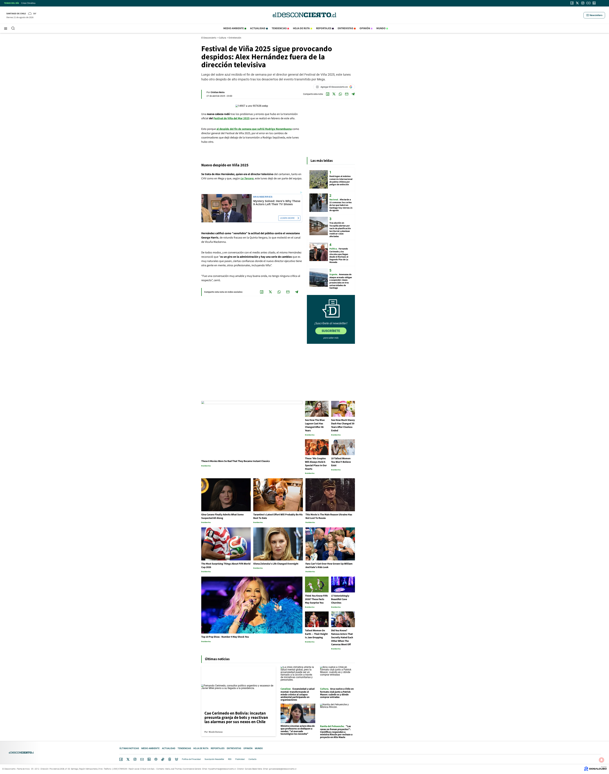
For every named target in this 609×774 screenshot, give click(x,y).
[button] (594, 15)
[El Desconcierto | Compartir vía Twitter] (334, 94)
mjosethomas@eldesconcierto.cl (222, 769)
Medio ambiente (233, 28)
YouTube (142, 759)
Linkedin (149, 759)
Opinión (365, 28)
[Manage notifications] (601, 759)
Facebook (121, 759)
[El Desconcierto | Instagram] (582, 3)
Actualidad (257, 28)
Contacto (252, 759)
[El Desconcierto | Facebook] (571, 3)
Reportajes (323, 28)
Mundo (381, 28)
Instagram (135, 759)
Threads (169, 759)
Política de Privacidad (191, 759)
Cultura (223, 37)
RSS (229, 759)
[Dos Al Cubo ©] (595, 770)
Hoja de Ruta (301, 28)
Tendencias (279, 28)
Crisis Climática (28, 3)
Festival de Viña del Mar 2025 (231, 118)
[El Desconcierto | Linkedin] (594, 3)
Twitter (128, 759)
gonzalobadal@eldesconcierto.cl (282, 769)
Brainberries (263, 197)
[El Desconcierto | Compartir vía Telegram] (353, 94)
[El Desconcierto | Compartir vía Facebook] (328, 94)
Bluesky (176, 759)
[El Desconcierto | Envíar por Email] (347, 94)
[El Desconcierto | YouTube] (588, 3)
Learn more (287, 218)
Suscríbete (331, 331)
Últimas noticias (129, 748)
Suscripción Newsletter (214, 759)
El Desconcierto (209, 37)
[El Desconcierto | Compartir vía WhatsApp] (340, 94)
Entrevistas (345, 28)
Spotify (155, 759)
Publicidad (240, 759)
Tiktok (162, 759)
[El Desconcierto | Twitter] (577, 3)
